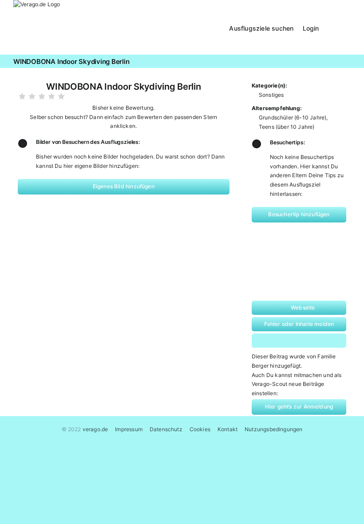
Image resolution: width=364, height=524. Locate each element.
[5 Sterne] (61, 96)
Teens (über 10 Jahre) (287, 126)
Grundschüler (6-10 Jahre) (293, 117)
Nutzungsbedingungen (273, 429)
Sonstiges (271, 94)
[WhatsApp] (289, 340)
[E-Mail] (326, 340)
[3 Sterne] (41, 96)
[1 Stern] (22, 96)
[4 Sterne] (51, 96)
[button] (339, 27)
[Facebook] (270, 340)
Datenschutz (166, 429)
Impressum (128, 429)
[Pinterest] (307, 340)
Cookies (200, 429)
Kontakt (227, 429)
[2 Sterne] (32, 96)
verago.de (95, 429)
